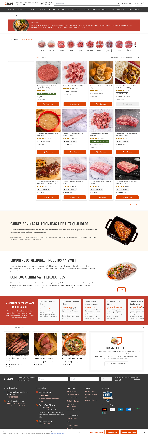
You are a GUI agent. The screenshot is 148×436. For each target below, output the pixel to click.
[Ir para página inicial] (8, 3)
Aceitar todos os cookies (129, 432)
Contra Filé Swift (136, 307)
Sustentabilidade (91, 400)
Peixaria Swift (72, 398)
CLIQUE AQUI (44, 395)
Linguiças (42, 9)
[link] (20, 5)
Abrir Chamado (44, 423)
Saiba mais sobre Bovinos (77, 27)
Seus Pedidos (72, 419)
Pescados (52, 9)
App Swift (70, 428)
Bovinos (19, 9)
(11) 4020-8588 (12, 397)
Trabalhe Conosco (73, 401)
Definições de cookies (96, 432)
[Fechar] (145, 432)
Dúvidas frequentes (74, 410)
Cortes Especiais (63, 9)
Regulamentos (72, 425)
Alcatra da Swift (68, 307)
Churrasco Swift (73, 394)
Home (10, 16)
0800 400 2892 (51, 407)
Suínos (33, 9)
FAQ (68, 422)
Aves (26, 9)
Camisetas (138, 9)
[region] (74, 432)
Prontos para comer (99, 9)
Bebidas (129, 9)
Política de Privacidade (57, 434)
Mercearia (120, 9)
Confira (121, 289)
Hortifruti (85, 9)
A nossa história (90, 391)
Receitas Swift (72, 391)
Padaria (111, 9)
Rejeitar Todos (112, 432)
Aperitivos (75, 9)
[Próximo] (135, 46)
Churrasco (10, 9)
